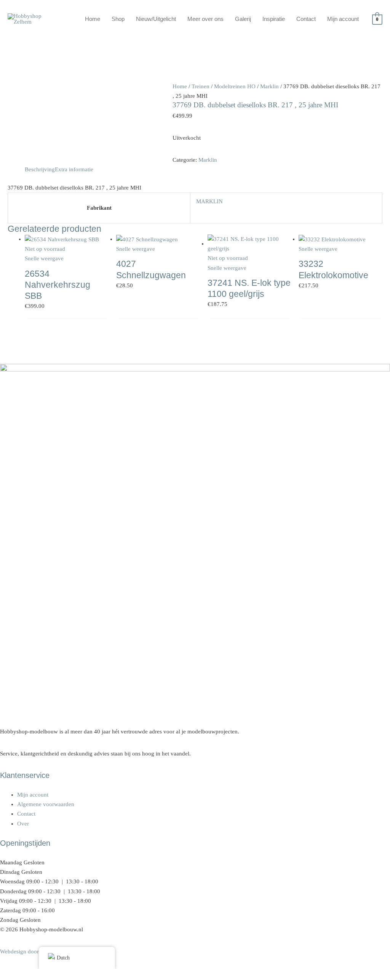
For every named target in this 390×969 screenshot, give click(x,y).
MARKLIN (209, 201)
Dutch (63, 958)
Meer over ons (205, 19)
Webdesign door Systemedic (33, 951)
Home (92, 19)
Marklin (269, 86)
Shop (118, 19)
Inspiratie (273, 19)
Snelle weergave (44, 258)
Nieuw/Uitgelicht (156, 19)
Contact (306, 19)
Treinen (200, 86)
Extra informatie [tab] (74, 169)
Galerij (243, 19)
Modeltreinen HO (235, 86)
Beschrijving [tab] (40, 169)
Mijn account (343, 19)
